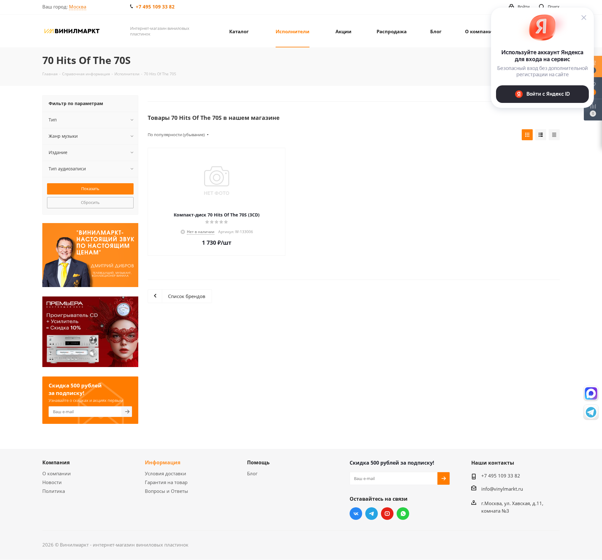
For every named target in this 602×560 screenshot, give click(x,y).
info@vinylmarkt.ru (502, 489)
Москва (77, 6)
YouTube (387, 513)
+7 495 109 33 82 (155, 6)
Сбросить (90, 202)
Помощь (258, 462)
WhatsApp (403, 513)
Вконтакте (356, 513)
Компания (56, 462)
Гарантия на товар (166, 482)
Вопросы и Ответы (166, 491)
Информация (162, 462)
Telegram (371, 513)
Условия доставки (165, 473)
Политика (53, 491)
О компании (56, 473)
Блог (252, 473)
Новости (52, 482)
